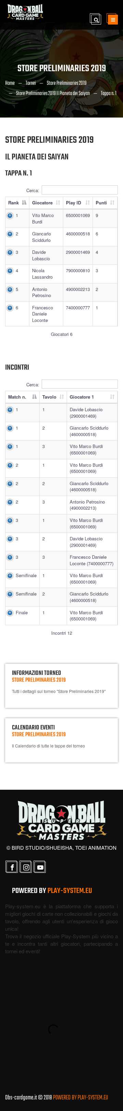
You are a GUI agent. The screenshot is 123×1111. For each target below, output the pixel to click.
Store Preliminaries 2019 (66, 83)
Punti (101, 202)
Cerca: (32, 190)
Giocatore (42, 202)
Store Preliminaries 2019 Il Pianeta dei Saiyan (53, 93)
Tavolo (49, 397)
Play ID (73, 202)
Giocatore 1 (82, 397)
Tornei (31, 83)
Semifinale (26, 575)
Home (10, 83)
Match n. (17, 397)
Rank (13, 202)
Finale (22, 612)
